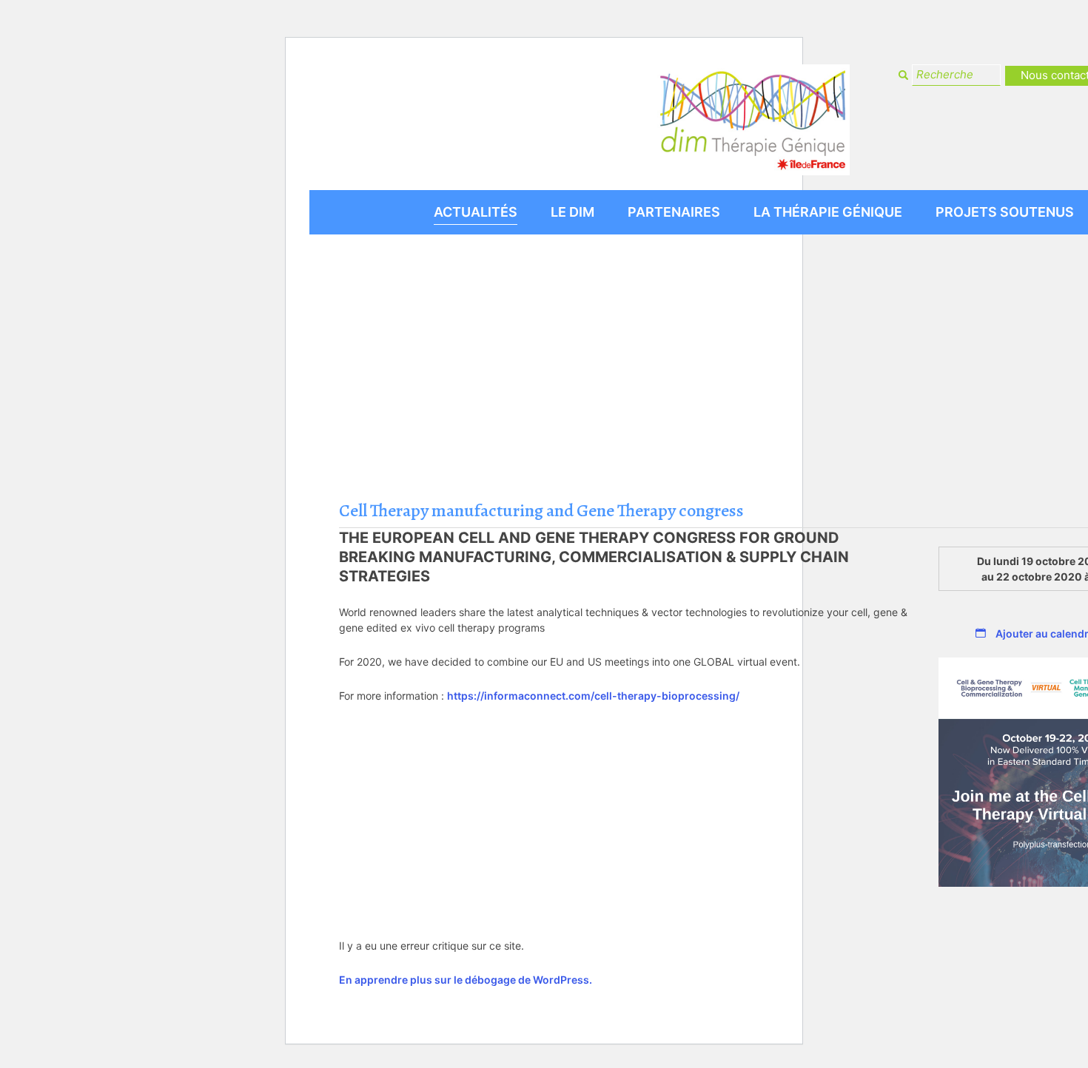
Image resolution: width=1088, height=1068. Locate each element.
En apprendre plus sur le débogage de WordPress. (465, 979)
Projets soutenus (1005, 212)
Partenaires (674, 212)
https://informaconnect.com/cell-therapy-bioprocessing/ (593, 695)
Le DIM (572, 212)
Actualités (475, 212)
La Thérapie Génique (827, 212)
